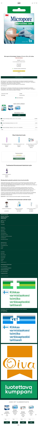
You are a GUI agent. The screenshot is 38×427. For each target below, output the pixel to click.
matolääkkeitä (33, 192)
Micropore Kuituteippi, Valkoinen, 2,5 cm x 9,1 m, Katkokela (31, 412)
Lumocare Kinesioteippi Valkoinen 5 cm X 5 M (7, 413)
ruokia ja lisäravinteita (4, 193)
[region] (19, 415)
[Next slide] (36, 415)
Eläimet (2, 260)
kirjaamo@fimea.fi (4, 310)
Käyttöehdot (3, 227)
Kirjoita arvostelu (19, 158)
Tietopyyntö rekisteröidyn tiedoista (6, 236)
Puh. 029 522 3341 (4, 311)
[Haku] (34, 3)
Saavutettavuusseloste (4, 239)
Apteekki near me (3, 262)
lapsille (21, 190)
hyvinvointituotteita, (4, 184)
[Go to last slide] (2, 415)
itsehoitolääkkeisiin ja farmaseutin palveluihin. (13, 183)
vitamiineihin (13, 189)
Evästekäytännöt (3, 237)
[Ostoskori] (36, 3)
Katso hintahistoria (20, 97)
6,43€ (7, 415)
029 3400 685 (5, 266)
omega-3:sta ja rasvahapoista (6, 189)
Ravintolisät (2, 253)
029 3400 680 (5, 271)
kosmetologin (12, 187)
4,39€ (23, 416)
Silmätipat (2, 259)
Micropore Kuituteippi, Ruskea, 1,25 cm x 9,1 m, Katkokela (23, 413)
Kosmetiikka (3, 251)
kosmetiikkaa (17, 184)
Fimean (21, 309)
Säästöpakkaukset (4, 242)
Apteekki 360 (3, 182)
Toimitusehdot (3, 228)
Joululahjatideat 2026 (4, 245)
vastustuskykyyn (17, 190)
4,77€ (15, 414)
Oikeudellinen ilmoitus (4, 234)
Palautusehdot (3, 231)
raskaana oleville (25, 190)
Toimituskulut (18, 61)
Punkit (2, 248)
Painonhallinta (3, 256)
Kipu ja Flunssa (3, 254)
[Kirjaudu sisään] (32, 3)
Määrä (19, 72)
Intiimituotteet (3, 257)
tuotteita (27, 182)
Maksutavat (2, 230)
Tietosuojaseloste (3, 233)
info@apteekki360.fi (4, 273)
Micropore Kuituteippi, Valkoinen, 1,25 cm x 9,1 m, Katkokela (12, 127)
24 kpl (19, 65)
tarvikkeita (14, 193)
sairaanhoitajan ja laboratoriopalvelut (21, 187)
